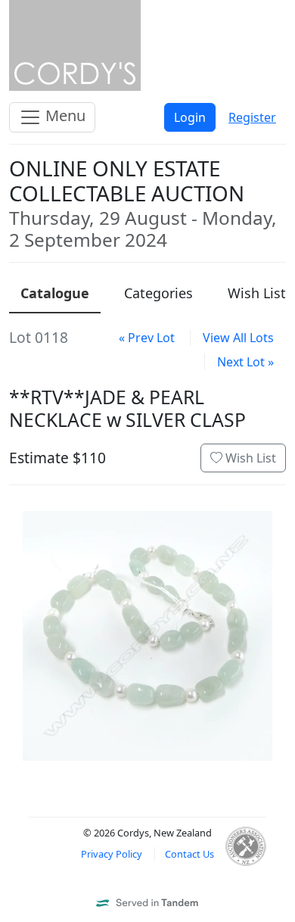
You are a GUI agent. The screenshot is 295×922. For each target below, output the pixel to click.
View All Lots (238, 337)
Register (252, 117)
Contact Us (189, 854)
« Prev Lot (147, 337)
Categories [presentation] (158, 293)
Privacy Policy (111, 854)
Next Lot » (245, 362)
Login (190, 117)
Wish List (249, 458)
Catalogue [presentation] (54, 293)
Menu (63, 115)
